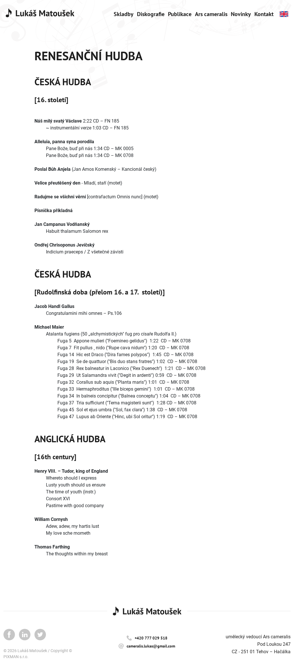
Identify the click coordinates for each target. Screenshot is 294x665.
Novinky (241, 14)
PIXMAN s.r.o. (15, 656)
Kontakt (264, 14)
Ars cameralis (211, 14)
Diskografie (151, 14)
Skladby (124, 14)
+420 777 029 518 (151, 638)
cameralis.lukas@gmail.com (151, 646)
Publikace (180, 14)
